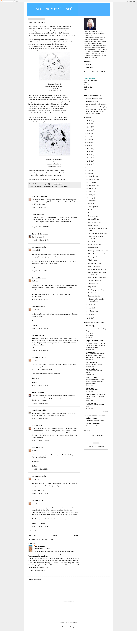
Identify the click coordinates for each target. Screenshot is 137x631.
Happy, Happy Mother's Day (97, 269)
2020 (88, 139)
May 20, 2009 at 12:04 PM (40, 440)
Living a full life (93, 219)
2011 (88, 167)
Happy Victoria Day (94, 244)
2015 (88, 155)
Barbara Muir (37, 247)
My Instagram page (92, 389)
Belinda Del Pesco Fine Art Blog (95, 340)
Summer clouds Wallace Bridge (96, 104)
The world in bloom (94, 280)
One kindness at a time (95, 210)
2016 (88, 152)
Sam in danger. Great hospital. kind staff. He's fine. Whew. (51, 186)
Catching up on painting (96, 290)
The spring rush (93, 283)
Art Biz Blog (90, 325)
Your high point (93, 207)
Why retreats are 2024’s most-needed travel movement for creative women (95, 381)
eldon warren (36, 335)
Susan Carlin (36, 392)
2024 (88, 127)
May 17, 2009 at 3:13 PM (40, 350)
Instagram (89, 67)
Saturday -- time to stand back (98, 251)
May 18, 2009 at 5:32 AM (40, 418)
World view (92, 213)
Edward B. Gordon (38, 234)
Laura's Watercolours (93, 334)
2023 (88, 130)
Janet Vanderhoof (92, 369)
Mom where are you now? (96, 254)
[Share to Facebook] (59, 184)
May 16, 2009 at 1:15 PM (40, 328)
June (90, 195)
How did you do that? (95, 266)
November (92, 179)
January (91, 314)
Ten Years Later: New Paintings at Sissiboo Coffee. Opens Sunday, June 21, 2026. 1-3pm (95, 355)
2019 (88, 142)
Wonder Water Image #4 (94, 99)
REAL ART (90, 388)
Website (88, 65)
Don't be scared (93, 225)
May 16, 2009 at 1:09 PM (40, 271)
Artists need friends (94, 263)
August (91, 188)
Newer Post (32, 535)
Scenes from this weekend (94, 364)
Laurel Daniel (36, 410)
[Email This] (55, 184)
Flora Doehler (91, 352)
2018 (88, 145)
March (91, 308)
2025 (88, 124)
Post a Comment (35, 531)
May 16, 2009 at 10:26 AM (40, 240)
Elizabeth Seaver (38, 197)
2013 (88, 161)
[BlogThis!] (56, 184)
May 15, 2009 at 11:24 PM (40, 207)
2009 (88, 173)
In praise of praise (94, 296)
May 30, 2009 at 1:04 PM (40, 469)
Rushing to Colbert (94, 257)
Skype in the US (91, 426)
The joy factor (92, 260)
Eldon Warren (91, 403)
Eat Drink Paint (91, 362)
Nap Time (91, 241)
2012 (88, 164)
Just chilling (92, 200)
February (92, 311)
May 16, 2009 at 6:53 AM (40, 227)
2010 (88, 170)
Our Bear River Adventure (95, 421)
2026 (88, 121)
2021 (88, 136)
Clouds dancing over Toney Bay (96, 107)
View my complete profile (36, 570)
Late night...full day (94, 222)
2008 (88, 318)
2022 (88, 133)
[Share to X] (58, 184)
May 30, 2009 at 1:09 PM (40, 526)
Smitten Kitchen (91, 418)
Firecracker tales (93, 247)
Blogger (72, 627)
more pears (89, 335)
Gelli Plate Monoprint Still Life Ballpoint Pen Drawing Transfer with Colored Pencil (95, 345)
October (91, 182)
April (91, 305)
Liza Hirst (35, 425)
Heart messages (93, 216)
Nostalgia (91, 203)
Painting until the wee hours (97, 277)
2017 (88, 148)
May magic (92, 287)
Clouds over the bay (92, 101)
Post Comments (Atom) (45, 539)
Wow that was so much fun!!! (97, 233)
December (92, 176)
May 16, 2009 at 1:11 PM (40, 299)
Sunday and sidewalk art (96, 293)
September (92, 185)
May (90, 198)
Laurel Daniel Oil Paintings (95, 394)
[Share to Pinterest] (61, 184)
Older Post (76, 535)
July (90, 191)
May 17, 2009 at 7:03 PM (40, 385)
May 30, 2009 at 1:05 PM (40, 493)
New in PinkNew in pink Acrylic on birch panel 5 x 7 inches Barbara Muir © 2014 (96, 111)
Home (55, 535)
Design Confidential (93, 423)
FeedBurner (100, 446)
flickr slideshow (72, 622)
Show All (105, 411)
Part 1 (86, 82)
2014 (88, 158)
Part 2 (86, 85)
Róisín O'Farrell (91, 377)
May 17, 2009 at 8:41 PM (40, 403)
